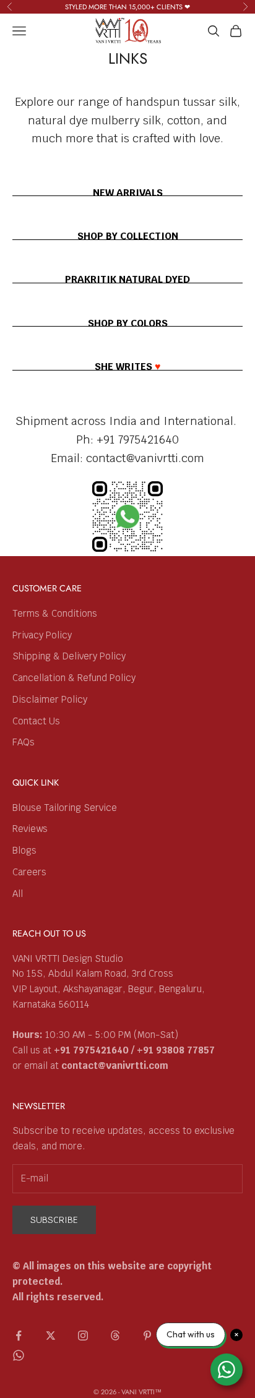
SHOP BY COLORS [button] (128, 323)
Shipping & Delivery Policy (69, 656)
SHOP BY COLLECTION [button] (127, 235)
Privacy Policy (42, 635)
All (17, 893)
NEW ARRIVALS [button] (128, 192)
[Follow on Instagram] (83, 1335)
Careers (29, 872)
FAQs (23, 742)
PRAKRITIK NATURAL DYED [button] (127, 279)
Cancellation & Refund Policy (74, 678)
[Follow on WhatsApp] (18, 1355)
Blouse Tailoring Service (64, 807)
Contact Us (36, 721)
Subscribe (54, 1219)
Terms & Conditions (54, 613)
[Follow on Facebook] (18, 1335)
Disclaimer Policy (49, 699)
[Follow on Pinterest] (147, 1335)
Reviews (30, 828)
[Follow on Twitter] (51, 1335)
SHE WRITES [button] (128, 366)
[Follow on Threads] (115, 1335)
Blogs (24, 850)
